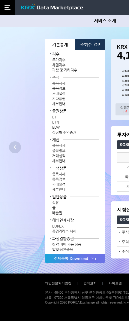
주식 (55, 77)
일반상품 (59, 197)
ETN (55, 122)
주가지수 (58, 60)
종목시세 (58, 83)
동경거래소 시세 (64, 231)
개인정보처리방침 (58, 283)
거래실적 (58, 93)
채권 (55, 140)
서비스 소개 (105, 20)
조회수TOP (90, 44)
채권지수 (58, 65)
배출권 (57, 213)
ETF (55, 117)
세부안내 (58, 103)
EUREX (58, 226)
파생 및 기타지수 (64, 70)
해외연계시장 (63, 220)
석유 (55, 202)
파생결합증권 (63, 238)
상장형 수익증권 (64, 132)
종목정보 (58, 88)
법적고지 (90, 283)
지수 (55, 54)
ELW (56, 127)
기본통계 (60, 44)
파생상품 (59, 168)
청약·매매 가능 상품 (66, 244)
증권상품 (59, 111)
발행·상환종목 (62, 249)
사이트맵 (115, 283)
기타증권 (58, 98)
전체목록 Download (71, 258)
